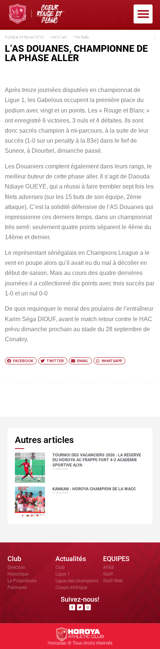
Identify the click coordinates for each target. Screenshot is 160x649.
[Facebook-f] (72, 607)
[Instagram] (88, 607)
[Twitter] (80, 607)
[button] (143, 13)
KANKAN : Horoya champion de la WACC (94, 489)
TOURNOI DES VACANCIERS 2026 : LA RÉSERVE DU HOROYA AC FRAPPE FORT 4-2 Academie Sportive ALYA (96, 460)
